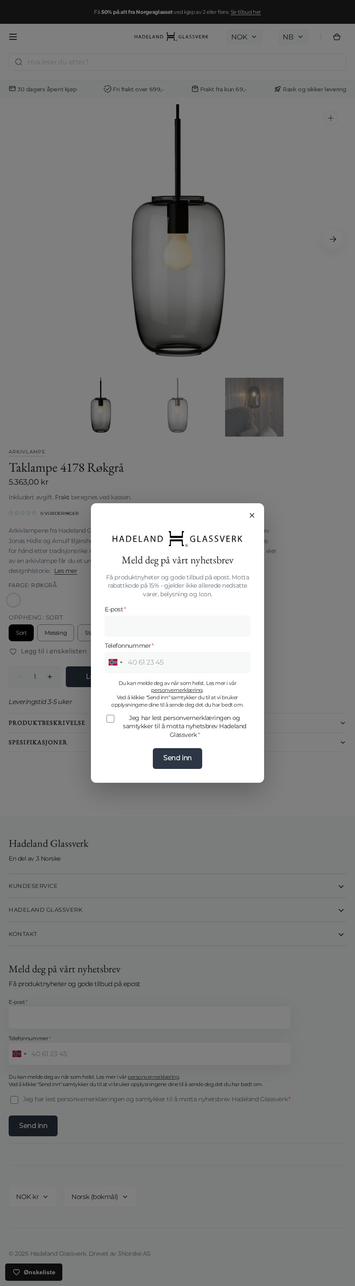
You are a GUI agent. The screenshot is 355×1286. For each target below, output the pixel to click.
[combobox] (115, 662)
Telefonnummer (129, 645)
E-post (115, 609)
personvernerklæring (176, 690)
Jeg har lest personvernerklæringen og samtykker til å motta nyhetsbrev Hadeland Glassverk (184, 726)
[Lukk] (252, 515)
